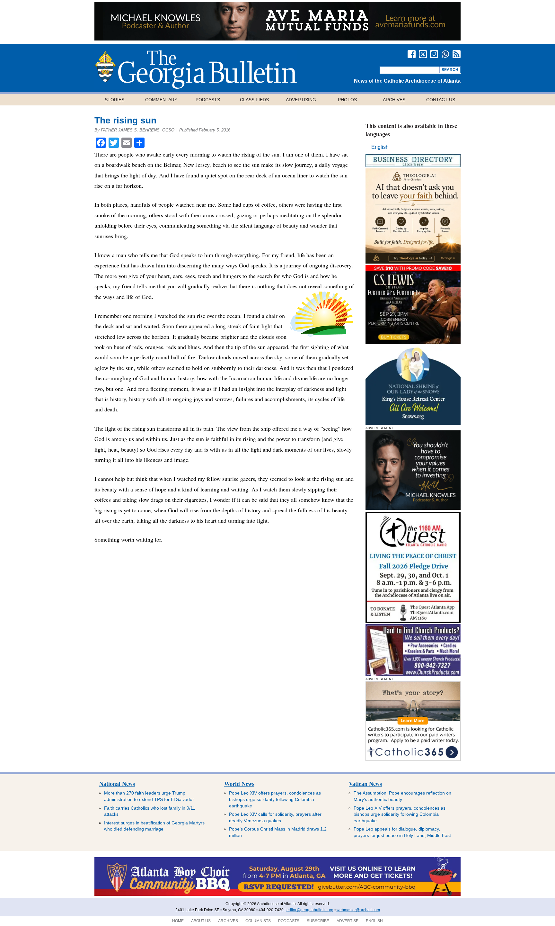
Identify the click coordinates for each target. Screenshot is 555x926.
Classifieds (254, 99)
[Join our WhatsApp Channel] (445, 54)
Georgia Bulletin (195, 69)
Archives (394, 99)
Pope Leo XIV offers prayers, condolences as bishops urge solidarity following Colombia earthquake (275, 799)
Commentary (161, 99)
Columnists (258, 921)
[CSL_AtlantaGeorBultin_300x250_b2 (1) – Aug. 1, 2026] (413, 342)
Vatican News (365, 783)
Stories (114, 99)
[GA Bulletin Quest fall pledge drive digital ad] (413, 621)
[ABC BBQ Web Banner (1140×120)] (277, 894)
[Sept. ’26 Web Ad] (413, 423)
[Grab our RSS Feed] (457, 54)
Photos (347, 99)
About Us (201, 921)
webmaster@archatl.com (358, 910)
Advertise (347, 921)
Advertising (301, 99)
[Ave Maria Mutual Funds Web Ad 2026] (277, 38)
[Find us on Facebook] (412, 54)
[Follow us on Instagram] (434, 54)
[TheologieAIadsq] (413, 262)
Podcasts (208, 99)
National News (117, 783)
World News (239, 783)
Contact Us (440, 99)
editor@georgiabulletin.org (309, 910)
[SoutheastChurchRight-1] (413, 674)
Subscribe (318, 921)
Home (178, 921)
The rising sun (125, 120)
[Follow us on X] (423, 54)
